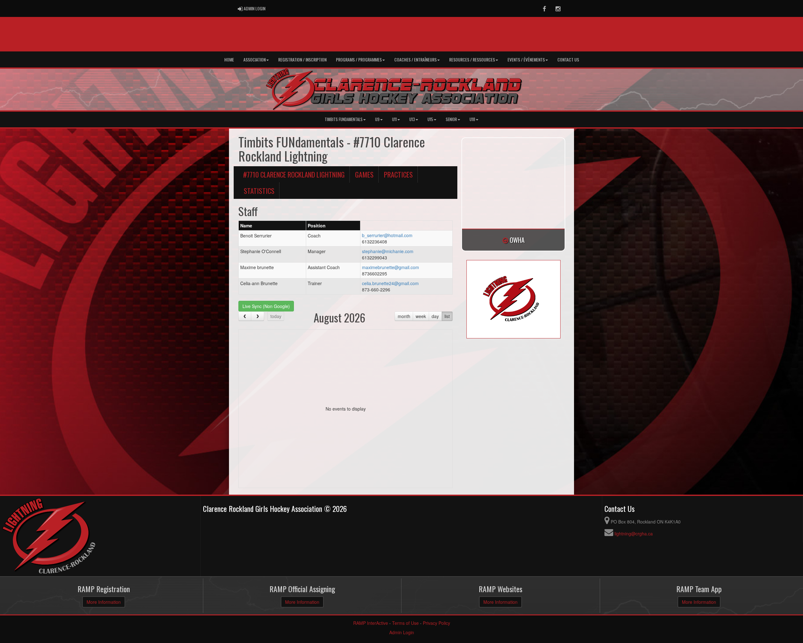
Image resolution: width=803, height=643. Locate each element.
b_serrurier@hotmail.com (387, 235)
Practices (398, 174)
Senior (451, 119)
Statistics (259, 190)
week (421, 316)
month (404, 316)
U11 (394, 119)
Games (364, 174)
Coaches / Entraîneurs (415, 59)
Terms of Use (405, 623)
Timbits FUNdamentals (344, 119)
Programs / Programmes (359, 59)
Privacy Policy (436, 623)
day (435, 316)
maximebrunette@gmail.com (390, 267)
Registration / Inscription (302, 59)
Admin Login (401, 632)
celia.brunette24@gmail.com (390, 283)
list (447, 316)
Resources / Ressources (472, 59)
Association (254, 59)
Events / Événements (526, 59)
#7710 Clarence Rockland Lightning (294, 174)
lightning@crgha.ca (633, 533)
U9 (377, 119)
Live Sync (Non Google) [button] (266, 306)
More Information (104, 602)
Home (229, 59)
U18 (472, 119)
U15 (430, 119)
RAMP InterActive (370, 623)
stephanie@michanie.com (387, 251)
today (275, 316)
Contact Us (568, 59)
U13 (412, 119)
